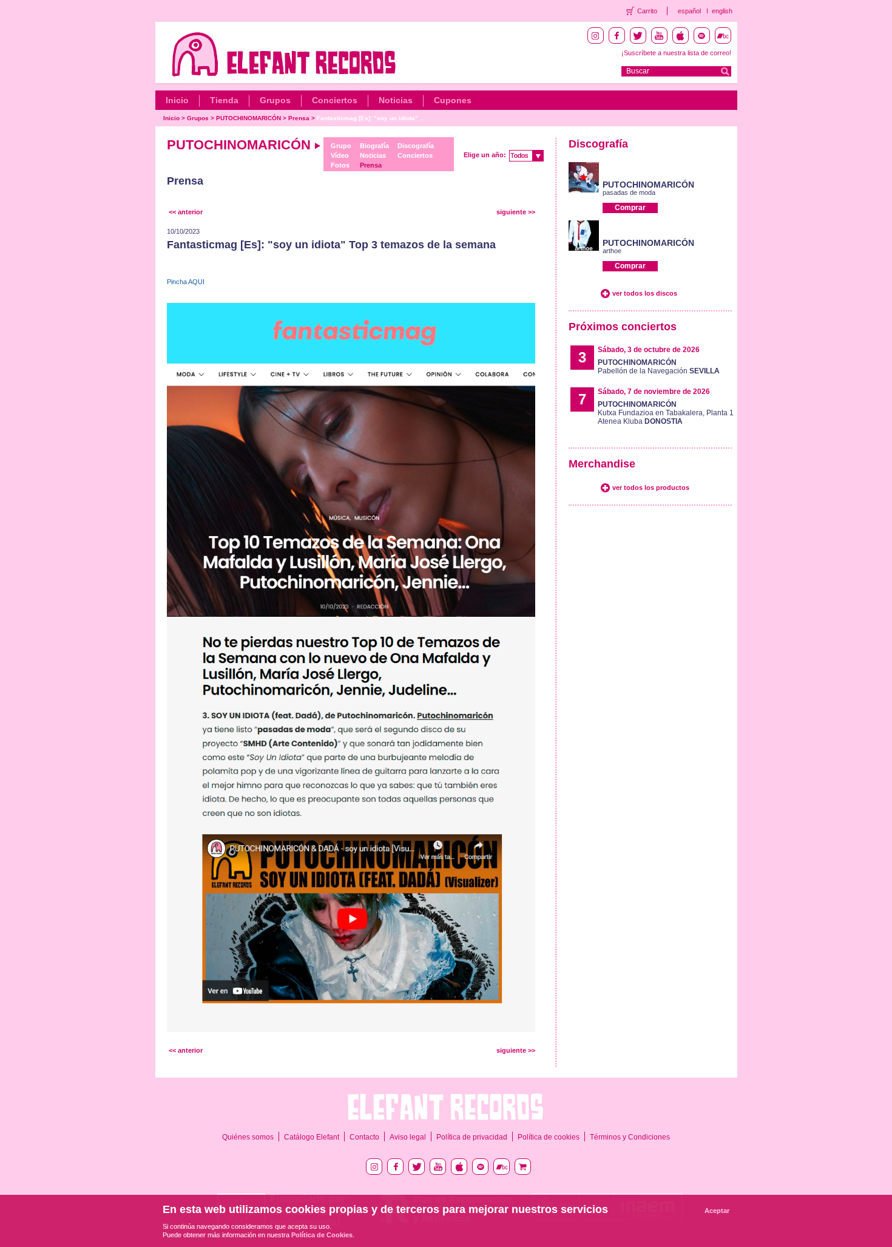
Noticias (396, 100)
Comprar (630, 207)
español (689, 11)
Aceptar (716, 1210)
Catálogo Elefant (311, 1137)
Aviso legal (408, 1137)
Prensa (298, 118)
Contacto (364, 1137)
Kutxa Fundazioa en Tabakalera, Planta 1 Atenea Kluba (666, 413)
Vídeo (340, 155)
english (722, 11)
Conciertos (334, 100)
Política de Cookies (322, 1235)
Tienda (224, 100)
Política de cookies (548, 1137)
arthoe (612, 250)
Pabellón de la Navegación (659, 366)
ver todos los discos (644, 293)
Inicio (177, 100)
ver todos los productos (650, 487)
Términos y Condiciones (630, 1137)
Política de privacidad (471, 1137)
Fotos (340, 165)
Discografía (415, 145)
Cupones (452, 100)
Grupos (275, 100)
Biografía (374, 145)
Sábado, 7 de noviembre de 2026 (654, 391)
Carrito (647, 11)
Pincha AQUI (185, 281)
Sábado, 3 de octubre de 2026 (649, 349)
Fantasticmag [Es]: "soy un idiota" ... (371, 118)
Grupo (341, 145)
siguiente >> (515, 212)
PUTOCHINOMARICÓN (248, 118)
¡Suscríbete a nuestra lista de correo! (676, 52)
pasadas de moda (629, 192)
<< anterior (186, 212)
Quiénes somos (248, 1137)
